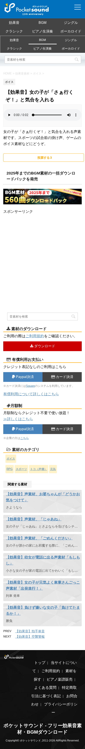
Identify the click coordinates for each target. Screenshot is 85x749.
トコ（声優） (38, 469)
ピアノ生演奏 (42, 31)
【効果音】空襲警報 (30, 636)
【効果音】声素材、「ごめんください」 (39, 538)
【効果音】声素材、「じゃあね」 (33, 519)
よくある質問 (45, 688)
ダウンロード (44, 346)
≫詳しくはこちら (18, 419)
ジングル (71, 22)
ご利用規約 (35, 336)
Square (30, 385)
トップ (39, 663)
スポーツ (21, 469)
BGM (42, 22)
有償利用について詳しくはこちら (31, 394)
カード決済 (64, 377)
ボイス (11, 458)
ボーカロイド (70, 31)
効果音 (14, 22)
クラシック (14, 31)
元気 (53, 469)
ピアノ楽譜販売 (60, 679)
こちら (24, 438)
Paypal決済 (24, 377)
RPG (10, 469)
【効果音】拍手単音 (30, 631)
